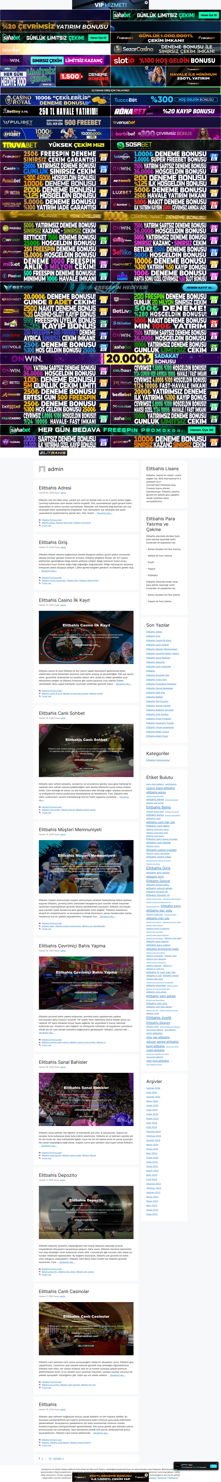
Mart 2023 (151, 1205)
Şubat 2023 (152, 1210)
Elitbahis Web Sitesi (154, 979)
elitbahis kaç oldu (159, 910)
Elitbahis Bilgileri (154, 697)
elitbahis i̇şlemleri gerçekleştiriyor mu (158, 902)
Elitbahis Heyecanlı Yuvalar (160, 723)
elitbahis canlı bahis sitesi (157, 833)
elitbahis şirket (152, 1027)
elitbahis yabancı (172, 986)
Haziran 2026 (153, 1088)
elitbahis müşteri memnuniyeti (68, 926)
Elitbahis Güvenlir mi (158, 895)
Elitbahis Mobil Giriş (64, 523)
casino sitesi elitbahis (160, 788)
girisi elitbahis (154, 1033)
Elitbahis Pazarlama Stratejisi (161, 684)
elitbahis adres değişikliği (154, 796)
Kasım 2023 (152, 1170)
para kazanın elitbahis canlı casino (157, 1054)
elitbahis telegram (154, 966)
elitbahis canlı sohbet (51, 810)
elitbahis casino (153, 846)
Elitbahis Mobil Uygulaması (157, 928)
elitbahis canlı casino (155, 836)
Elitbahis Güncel (68, 810)
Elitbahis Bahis (158, 807)
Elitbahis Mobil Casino (157, 732)
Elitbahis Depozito (58, 1175)
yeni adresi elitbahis (154, 1057)
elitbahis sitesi (170, 956)
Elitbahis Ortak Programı (158, 718)
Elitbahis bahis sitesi (155, 811)
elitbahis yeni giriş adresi (159, 1007)
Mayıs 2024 (152, 1144)
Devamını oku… (104, 513)
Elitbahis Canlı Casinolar (64, 1291)
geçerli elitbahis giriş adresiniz (170, 1027)
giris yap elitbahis (158, 1037)
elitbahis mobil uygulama (154, 925)
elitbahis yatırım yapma (86, 810)
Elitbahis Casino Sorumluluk (54, 580)
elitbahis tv (101, 1042)
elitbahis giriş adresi (66, 1272)
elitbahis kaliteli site (152, 906)
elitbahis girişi (155, 876)
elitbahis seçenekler (154, 956)
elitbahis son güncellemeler (93, 926)
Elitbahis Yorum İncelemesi (160, 727)
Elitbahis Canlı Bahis (158, 825)
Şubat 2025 (152, 1105)
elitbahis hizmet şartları (154, 899)
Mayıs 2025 (152, 1101)
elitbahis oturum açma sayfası (82, 1042)
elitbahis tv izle (154, 975)
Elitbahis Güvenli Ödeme (80, 1442)
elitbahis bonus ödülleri (172, 815)
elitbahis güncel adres (157, 885)
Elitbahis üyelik (158, 1018)
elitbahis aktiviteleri (171, 800)
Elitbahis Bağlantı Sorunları (160, 710)
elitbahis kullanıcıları (154, 914)
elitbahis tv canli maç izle (160, 972)
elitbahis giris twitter (153, 864)
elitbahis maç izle (88, 1385)
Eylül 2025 (151, 1092)
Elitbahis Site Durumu (157, 701)
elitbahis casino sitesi (158, 856)
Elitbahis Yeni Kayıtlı (82, 523)
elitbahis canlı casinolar (70, 1385)
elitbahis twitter (96, 693)
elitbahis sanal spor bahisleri (155, 953)
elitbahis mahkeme (170, 915)
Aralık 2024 (152, 1114)
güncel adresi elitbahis (162, 1042)
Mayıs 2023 (152, 1197)
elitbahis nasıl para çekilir (154, 932)
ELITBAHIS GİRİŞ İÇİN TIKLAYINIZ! (110, 90)
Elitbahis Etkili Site (155, 692)
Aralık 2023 (152, 1166)
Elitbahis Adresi (55, 488)
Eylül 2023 (151, 1179)
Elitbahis (48, 1404)
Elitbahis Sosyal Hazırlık (158, 705)
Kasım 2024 (152, 1118)
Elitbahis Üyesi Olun (156, 679)
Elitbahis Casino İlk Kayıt (64, 600)
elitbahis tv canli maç (155, 969)
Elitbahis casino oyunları (161, 849)
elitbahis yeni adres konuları (155, 1000)
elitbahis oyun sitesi (172, 938)
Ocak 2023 (152, 1214)
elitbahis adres (48, 926)
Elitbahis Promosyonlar (52, 520)
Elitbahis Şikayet (89, 1155)
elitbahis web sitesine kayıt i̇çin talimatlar (159, 982)
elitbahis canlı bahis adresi (157, 829)
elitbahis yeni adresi (161, 996)
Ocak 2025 (151, 1110)
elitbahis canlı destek (158, 842)
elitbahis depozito (49, 1272)
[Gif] (110, 216)
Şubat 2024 (152, 1157)
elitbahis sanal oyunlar (71, 1155)
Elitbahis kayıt (171, 906)
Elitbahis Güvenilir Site (157, 675)
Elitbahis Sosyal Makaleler (159, 688)
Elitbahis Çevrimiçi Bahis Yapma (72, 945)
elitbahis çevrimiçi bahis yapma (55, 1042)
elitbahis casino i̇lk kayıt (52, 693)
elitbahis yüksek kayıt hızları (169, 1010)
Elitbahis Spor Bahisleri (156, 959)
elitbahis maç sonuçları (153, 922)
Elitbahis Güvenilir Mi (157, 891)
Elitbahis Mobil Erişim (157, 736)
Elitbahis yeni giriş (156, 1003)
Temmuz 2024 (153, 1136)
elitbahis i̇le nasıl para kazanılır (76, 693)
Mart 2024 (151, 1153)
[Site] (55, 157)
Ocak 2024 (152, 1162)
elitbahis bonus (155, 815)
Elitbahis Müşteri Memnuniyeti (70, 829)
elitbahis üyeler (152, 1013)
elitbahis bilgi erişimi (172, 812)
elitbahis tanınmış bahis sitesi (156, 962)
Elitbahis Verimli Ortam (89, 580)
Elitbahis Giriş (53, 542)
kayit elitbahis (155, 1046)
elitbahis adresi (48, 523)
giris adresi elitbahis (154, 1030)
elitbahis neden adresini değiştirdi (157, 935)
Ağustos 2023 (153, 1184)
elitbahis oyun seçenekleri (154, 938)
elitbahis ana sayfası (50, 1385)
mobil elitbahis (155, 1050)
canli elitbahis (170, 784)
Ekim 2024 (151, 1123)
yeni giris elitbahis (157, 1060)
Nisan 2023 (152, 1201)
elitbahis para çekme (158, 945)
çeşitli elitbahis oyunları (154, 1064)
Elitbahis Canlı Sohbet (62, 713)
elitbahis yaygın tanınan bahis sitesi (158, 989)
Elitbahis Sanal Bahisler (63, 1062)
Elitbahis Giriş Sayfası (157, 714)
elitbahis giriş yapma (85, 1272)
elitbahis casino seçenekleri (158, 853)
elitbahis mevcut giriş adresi (172, 922)
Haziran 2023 (153, 1192)
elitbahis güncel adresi (159, 888)
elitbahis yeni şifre (152, 1010)
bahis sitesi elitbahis (155, 784)
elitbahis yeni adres (156, 992)
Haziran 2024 (153, 1140)
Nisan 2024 (152, 1149)
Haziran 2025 (153, 1097)
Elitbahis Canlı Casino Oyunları (162, 839)
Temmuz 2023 (153, 1188)
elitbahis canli (153, 818)
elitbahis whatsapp (156, 985)
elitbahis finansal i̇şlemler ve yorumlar (158, 860)
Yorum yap (46, 525)
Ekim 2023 (151, 1175)
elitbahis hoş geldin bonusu (172, 899)
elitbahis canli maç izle (160, 822)
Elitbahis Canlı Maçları (59, 1442)
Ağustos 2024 (153, 1131)
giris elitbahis (170, 1030)
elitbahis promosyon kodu (162, 948)
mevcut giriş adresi (172, 1047)
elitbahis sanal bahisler (51, 1155)
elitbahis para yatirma (157, 941)
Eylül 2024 (151, 1127)
